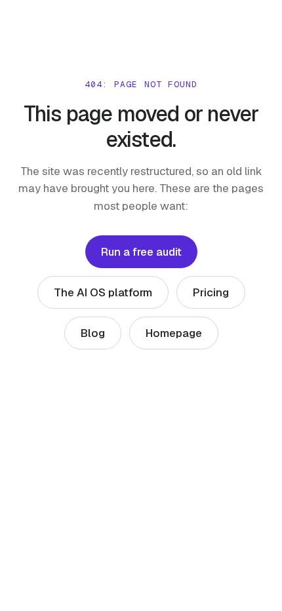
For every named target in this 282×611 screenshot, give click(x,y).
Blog (93, 333)
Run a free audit (141, 252)
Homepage (174, 333)
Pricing (211, 292)
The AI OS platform (103, 292)
